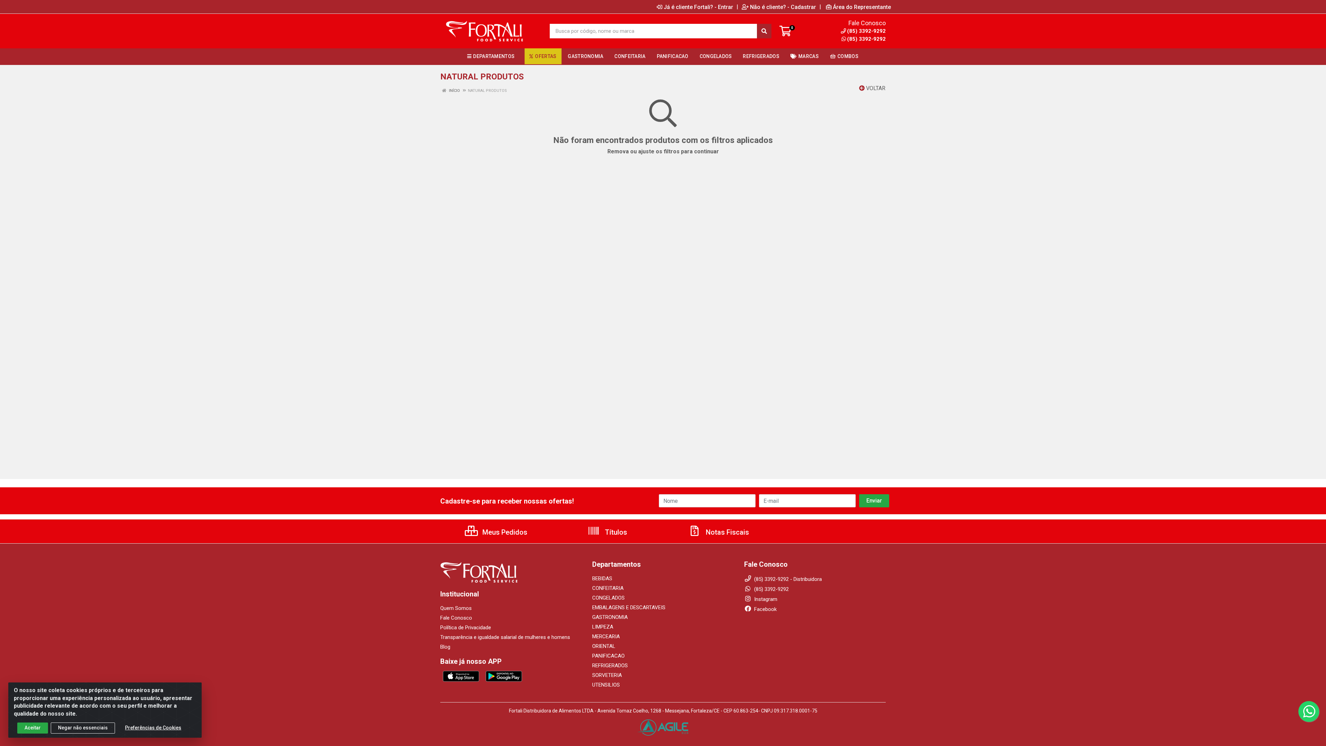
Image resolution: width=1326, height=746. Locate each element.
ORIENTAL (603, 646)
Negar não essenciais (83, 727)
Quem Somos (456, 608)
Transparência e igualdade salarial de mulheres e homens (505, 637)
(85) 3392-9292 (866, 39)
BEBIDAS (602, 578)
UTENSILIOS (606, 685)
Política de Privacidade (465, 627)
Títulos (615, 532)
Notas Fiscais (726, 532)
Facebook (765, 609)
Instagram (765, 599)
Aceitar (33, 727)
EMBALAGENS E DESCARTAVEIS (628, 607)
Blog (445, 647)
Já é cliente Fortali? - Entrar (698, 7)
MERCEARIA (606, 636)
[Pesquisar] (764, 31)
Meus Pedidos (504, 532)
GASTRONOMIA (610, 617)
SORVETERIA (607, 675)
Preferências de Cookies (153, 727)
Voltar (875, 88)
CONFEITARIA (608, 588)
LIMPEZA (602, 627)
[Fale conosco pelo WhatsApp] (1308, 711)
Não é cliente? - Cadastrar (783, 7)
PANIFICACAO (608, 656)
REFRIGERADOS (610, 665)
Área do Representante (862, 7)
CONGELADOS (608, 598)
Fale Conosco (456, 618)
